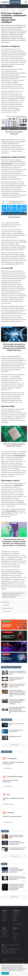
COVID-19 (3, 469)
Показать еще (14, 744)
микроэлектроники (16, 571)
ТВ (13, 922)
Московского (4, 317)
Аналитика (4, 915)
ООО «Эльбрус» (20, 254)
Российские (5, 171)
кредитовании (11, 559)
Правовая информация (10, 952)
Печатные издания (17, 924)
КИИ (22, 73)
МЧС (23, 235)
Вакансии (4, 934)
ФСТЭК (7, 185)
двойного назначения (12, 319)
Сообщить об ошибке (9, 951)
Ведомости (11, 409)
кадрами (13, 400)
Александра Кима (20, 455)
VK (13, 932)
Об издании (5, 930)
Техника (15, 920)
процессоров (5, 577)
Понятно (5, 973)
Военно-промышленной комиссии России (13, 364)
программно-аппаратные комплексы (11, 77)
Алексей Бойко (18, 485)
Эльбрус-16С (5, 248)
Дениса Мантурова (7, 163)
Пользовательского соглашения (15, 970)
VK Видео (15, 934)
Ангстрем (14, 563)
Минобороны (20, 97)
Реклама (4, 932)
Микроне (8, 579)
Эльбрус (4, 55)
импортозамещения (6, 369)
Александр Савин (11, 511)
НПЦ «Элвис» (4, 422)
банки (2, 559)
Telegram (7, 485)
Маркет (15, 918)
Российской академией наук (9, 312)
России (15, 276)
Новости (4, 913)
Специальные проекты (16, 915)
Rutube (14, 936)
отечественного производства (15, 502)
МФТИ (11, 185)
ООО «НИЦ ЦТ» (5, 165)
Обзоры (4, 918)
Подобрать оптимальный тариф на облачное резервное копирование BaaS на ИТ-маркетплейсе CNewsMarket (13, 595)
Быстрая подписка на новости (11, 945)
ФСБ (20, 235)
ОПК (18, 368)
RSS (5, 947)
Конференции (16, 913)
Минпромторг (6, 145)
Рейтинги (4, 916)
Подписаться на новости (7, 608)
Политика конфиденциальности (12, 949)
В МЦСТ (3, 139)
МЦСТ (23, 163)
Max (14, 930)
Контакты (4, 936)
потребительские (14, 98)
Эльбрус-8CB (21, 248)
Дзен (14, 940)
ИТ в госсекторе (15, 2)
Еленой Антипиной (7, 66)
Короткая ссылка (7, 611)
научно (18, 108)
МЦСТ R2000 (13, 248)
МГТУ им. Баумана (18, 185)
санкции (3, 588)
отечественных (14, 53)
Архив (3, 920)
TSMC (17, 469)
